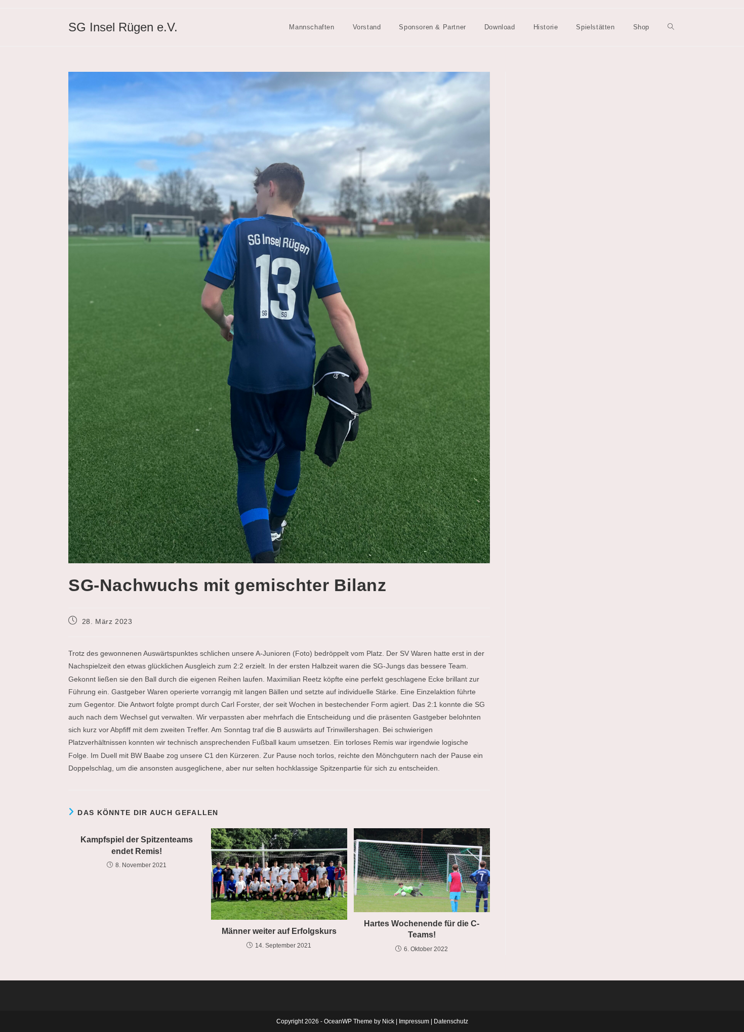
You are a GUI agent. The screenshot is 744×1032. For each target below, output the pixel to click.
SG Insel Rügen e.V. (123, 27)
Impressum (414, 1021)
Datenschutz (451, 1021)
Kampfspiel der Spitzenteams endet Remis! (136, 845)
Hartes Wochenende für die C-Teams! (421, 929)
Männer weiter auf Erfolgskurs (279, 931)
